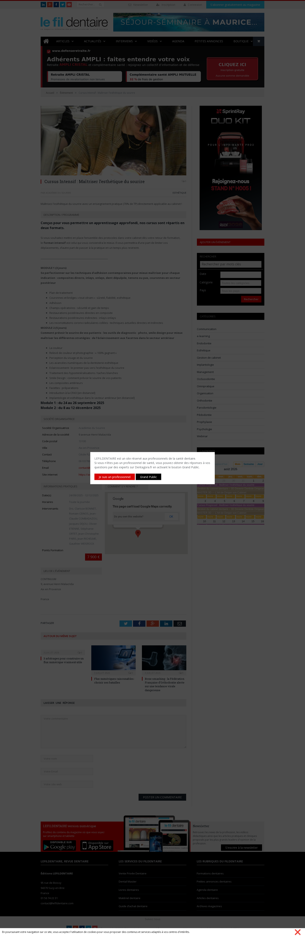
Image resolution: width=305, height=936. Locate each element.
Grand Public (148, 477)
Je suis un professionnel (115, 477)
